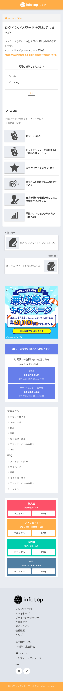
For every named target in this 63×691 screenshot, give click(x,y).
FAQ (7, 119)
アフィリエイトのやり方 (22, 444)
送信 (31, 93)
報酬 (12, 433)
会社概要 (20, 630)
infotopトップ (23, 613)
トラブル (36, 119)
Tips (12, 449)
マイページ (15, 422)
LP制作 (19, 646)
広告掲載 (30, 646)
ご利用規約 (21, 622)
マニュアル (13, 411)
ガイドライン (23, 626)
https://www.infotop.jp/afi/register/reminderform (31, 55)
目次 (12, 428)
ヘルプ (19, 635)
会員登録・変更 (13, 123)
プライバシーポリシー (27, 617)
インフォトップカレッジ (28, 658)
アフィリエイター (21, 119)
